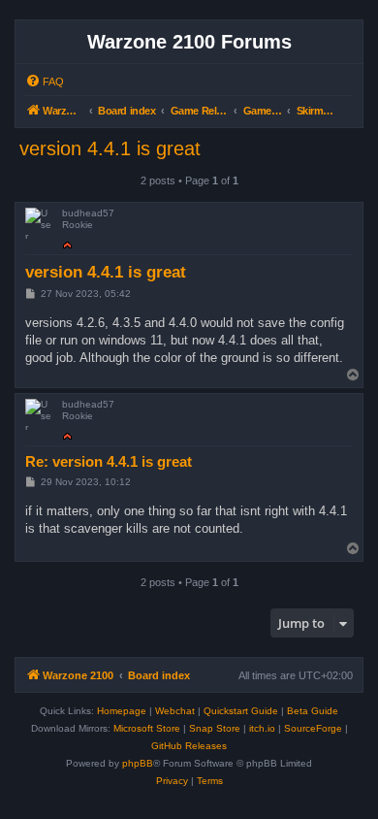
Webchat (175, 710)
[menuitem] (44, 81)
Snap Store (214, 728)
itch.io (262, 728)
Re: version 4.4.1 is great (108, 461)
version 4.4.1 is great (110, 148)
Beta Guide (312, 710)
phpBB (137, 763)
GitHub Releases (189, 745)
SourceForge (313, 728)
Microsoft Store (146, 728)
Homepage (121, 710)
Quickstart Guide (241, 710)
